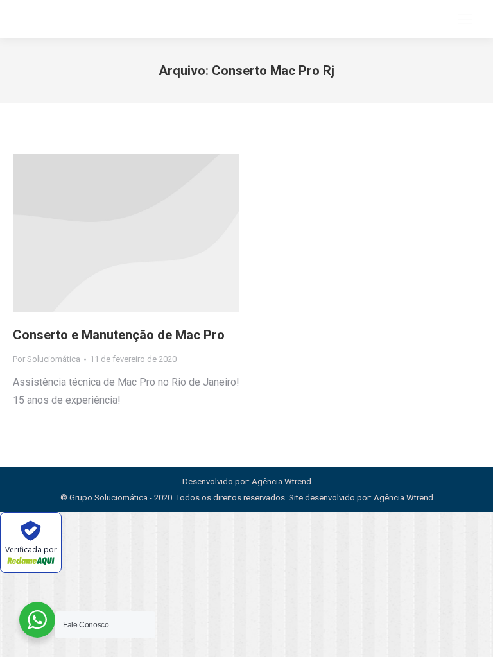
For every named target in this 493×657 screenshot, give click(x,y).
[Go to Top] (474, 638)
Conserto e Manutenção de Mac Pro (119, 335)
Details (126, 233)
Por (46, 359)
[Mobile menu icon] (465, 19)
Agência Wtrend (403, 497)
